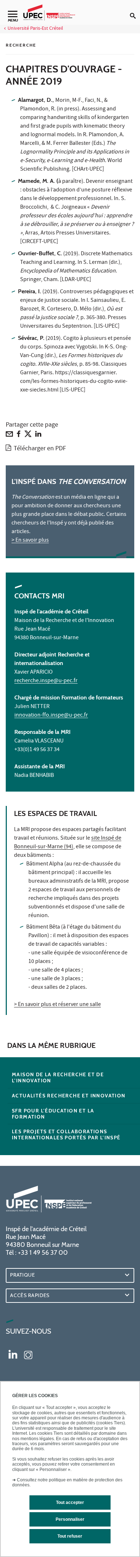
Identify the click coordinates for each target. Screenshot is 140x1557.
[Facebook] (19, 435)
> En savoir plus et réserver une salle (57, 1005)
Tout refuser (69, 1536)
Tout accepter (70, 1502)
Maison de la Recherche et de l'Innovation (58, 1077)
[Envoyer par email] (9, 435)
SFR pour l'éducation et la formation (53, 1113)
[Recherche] (135, 10)
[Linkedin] (38, 435)
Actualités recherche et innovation (69, 1095)
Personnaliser (70, 1519)
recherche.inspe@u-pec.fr (46, 681)
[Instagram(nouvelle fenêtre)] (28, 1354)
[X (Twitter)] (28, 435)
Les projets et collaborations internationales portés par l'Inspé (66, 1134)
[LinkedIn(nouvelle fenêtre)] (13, 1354)
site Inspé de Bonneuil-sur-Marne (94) (67, 842)
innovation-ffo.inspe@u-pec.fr (51, 715)
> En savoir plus (30, 540)
